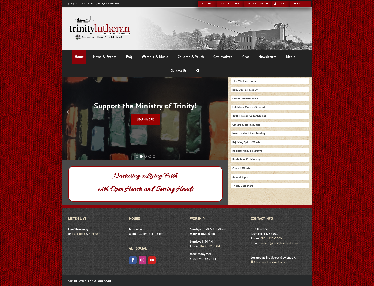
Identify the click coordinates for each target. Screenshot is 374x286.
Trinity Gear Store (242, 185)
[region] (145, 111)
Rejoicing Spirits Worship (247, 142)
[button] (198, 70)
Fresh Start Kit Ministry (246, 159)
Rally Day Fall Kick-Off (245, 90)
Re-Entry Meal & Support (247, 150)
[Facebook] (133, 260)
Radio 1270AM (210, 246)
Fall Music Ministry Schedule (249, 107)
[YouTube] (152, 260)
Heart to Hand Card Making (248, 133)
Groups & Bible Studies (246, 124)
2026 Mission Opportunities (249, 116)
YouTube (94, 234)
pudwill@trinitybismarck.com (103, 3)
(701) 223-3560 (271, 238)
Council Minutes (241, 168)
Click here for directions (269, 262)
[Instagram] (142, 260)
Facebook (78, 234)
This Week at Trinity (244, 81)
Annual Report (240, 177)
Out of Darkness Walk (245, 98)
